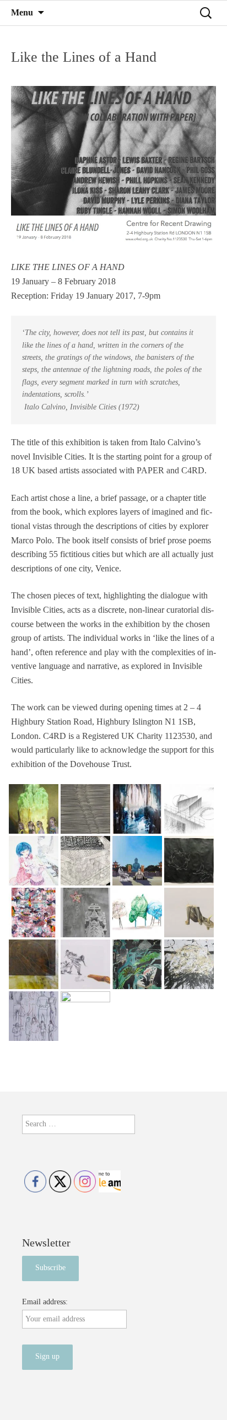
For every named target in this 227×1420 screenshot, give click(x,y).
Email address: (45, 1302)
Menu (22, 12)
